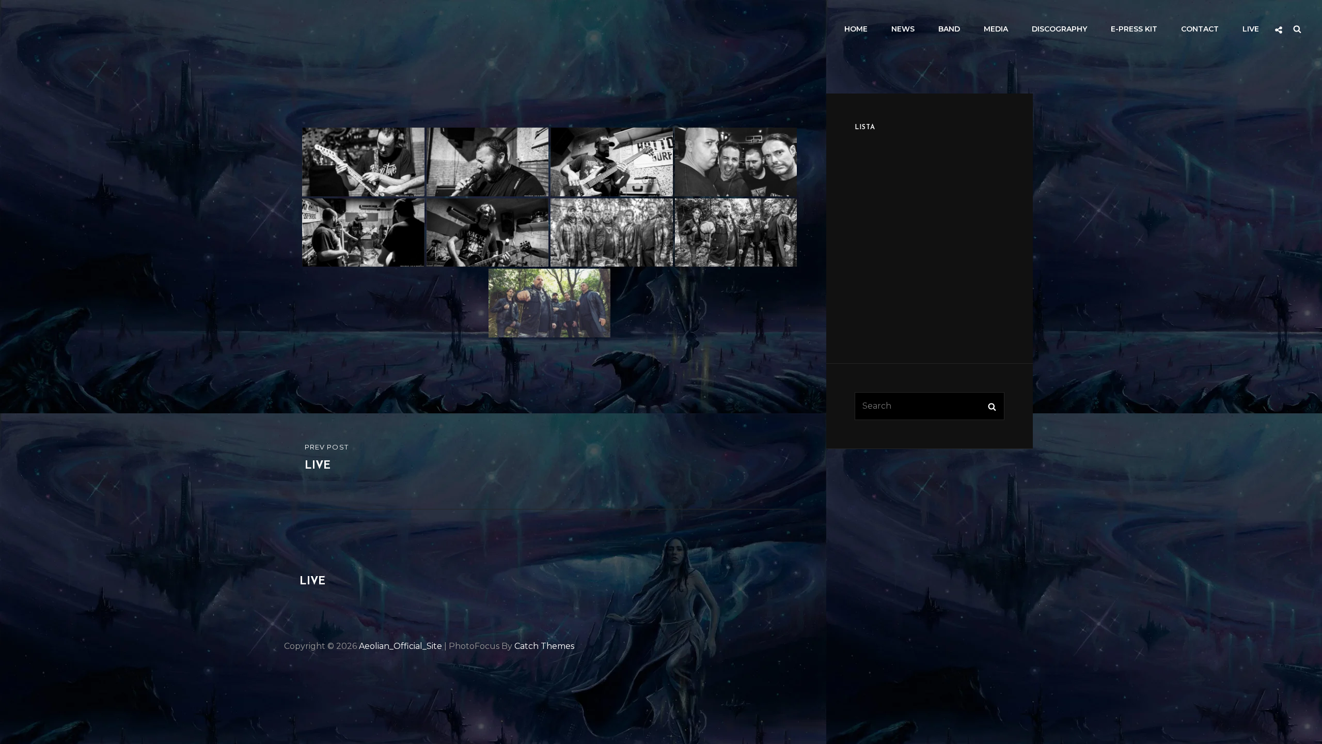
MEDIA (996, 29)
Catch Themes (544, 646)
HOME (856, 29)
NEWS (903, 29)
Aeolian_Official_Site (400, 646)
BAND (949, 29)
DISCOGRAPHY (1059, 29)
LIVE (1250, 29)
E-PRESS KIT (1134, 29)
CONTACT (1200, 29)
